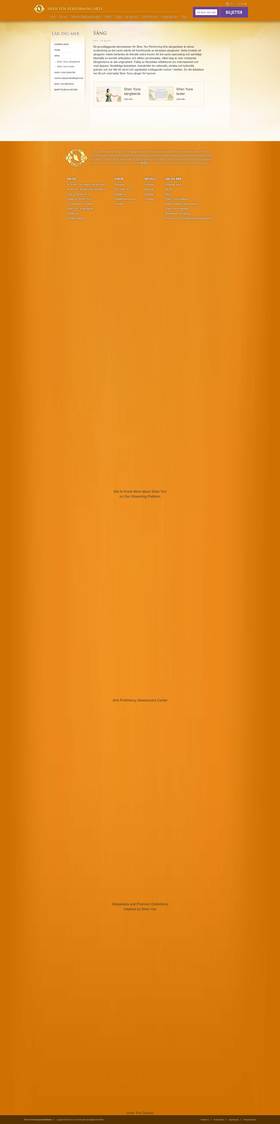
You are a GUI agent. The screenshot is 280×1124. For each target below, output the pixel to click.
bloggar (149, 194)
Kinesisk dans (173, 184)
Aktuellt (150, 179)
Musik (168, 189)
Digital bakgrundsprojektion (181, 204)
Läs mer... (129, 98)
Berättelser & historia (178, 213)
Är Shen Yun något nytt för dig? (86, 184)
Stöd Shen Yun (150, 16)
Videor (108, 16)
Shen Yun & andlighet (80, 208)
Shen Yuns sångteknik (132, 91)
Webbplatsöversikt (250, 1119)
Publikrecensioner (125, 199)
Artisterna (73, 213)
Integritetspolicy (234, 1119)
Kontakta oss (205, 1119)
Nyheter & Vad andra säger (86, 16)
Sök (231, 4)
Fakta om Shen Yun (79, 199)
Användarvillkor (219, 1119)
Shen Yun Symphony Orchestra (86, 189)
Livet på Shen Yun (78, 194)
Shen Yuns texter (184, 91)
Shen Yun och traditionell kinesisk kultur (189, 218)
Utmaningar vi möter (79, 204)
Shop (184, 16)
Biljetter (234, 12)
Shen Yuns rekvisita (177, 208)
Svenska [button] (240, 4)
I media (118, 204)
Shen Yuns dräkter (176, 199)
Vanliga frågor (75, 218)
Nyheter (149, 184)
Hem (53, 16)
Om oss (63, 16)
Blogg (118, 16)
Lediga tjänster (169, 16)
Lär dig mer (131, 16)
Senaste (119, 184)
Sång (168, 194)
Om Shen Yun (122, 189)
